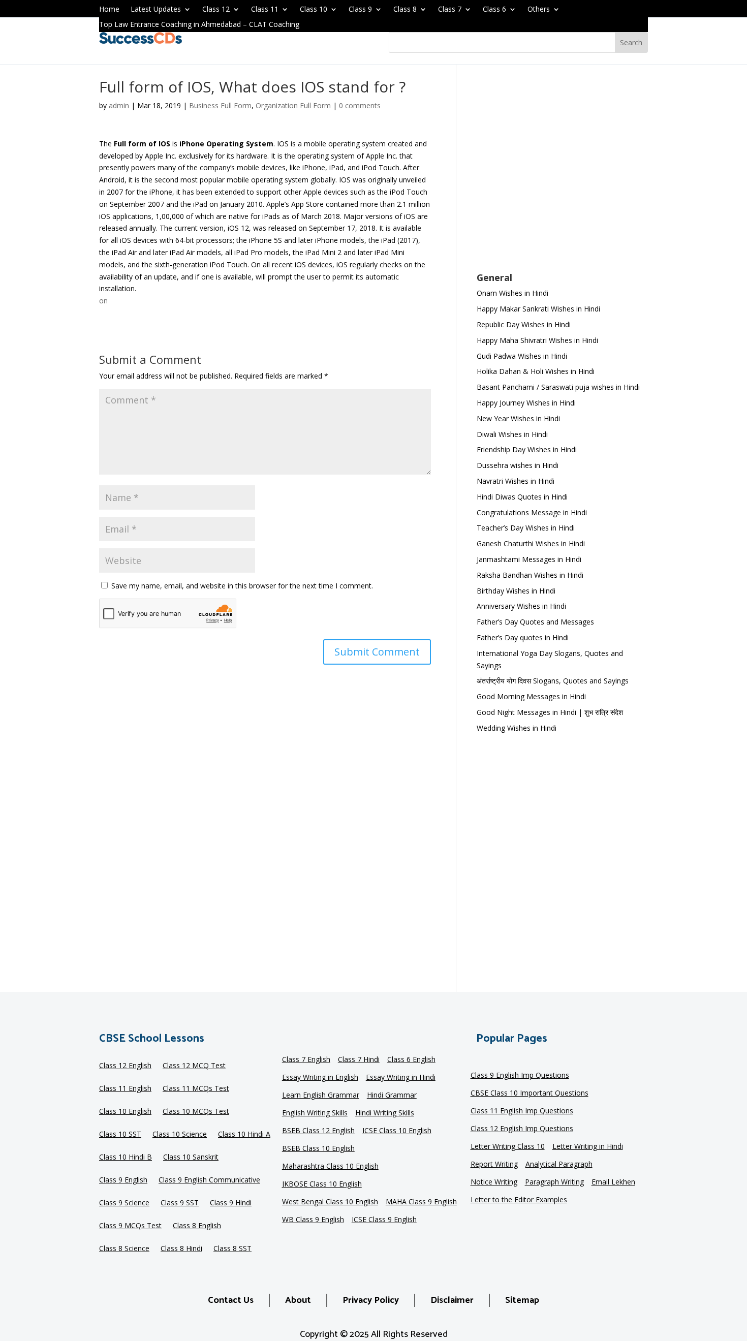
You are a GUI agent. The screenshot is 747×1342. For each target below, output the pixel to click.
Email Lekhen (613, 1182)
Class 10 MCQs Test (196, 1112)
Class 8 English (197, 1226)
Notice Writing (494, 1182)
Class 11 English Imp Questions (522, 1111)
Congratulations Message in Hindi (532, 512)
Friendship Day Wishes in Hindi (527, 449)
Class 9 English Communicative (209, 1180)
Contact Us (231, 1300)
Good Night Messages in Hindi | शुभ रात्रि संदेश (550, 712)
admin (119, 105)
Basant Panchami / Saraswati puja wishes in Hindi (558, 387)
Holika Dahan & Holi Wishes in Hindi (536, 371)
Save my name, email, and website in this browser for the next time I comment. (242, 585)
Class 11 (264, 10)
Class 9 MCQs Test (130, 1226)
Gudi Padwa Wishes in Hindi (522, 356)
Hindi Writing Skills (384, 1113)
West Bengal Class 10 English (330, 1202)
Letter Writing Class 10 (508, 1147)
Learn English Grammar (320, 1095)
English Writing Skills (315, 1113)
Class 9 (360, 10)
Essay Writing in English (320, 1078)
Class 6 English (411, 1060)
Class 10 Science (179, 1135)
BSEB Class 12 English (318, 1131)
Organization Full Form (293, 105)
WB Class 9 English (313, 1220)
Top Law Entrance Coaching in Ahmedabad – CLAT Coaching (199, 25)
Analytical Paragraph (559, 1165)
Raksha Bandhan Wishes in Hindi (530, 575)
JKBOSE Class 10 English (322, 1184)
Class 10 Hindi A (244, 1135)
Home (109, 10)
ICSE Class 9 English (384, 1220)
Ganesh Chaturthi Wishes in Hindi (531, 543)
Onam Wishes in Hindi (512, 293)
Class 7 (449, 10)
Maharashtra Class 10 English (330, 1167)
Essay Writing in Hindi (400, 1078)
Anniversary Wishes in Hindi (521, 606)
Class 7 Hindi (359, 1060)
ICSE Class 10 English (396, 1131)
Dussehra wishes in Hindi (517, 465)
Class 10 (313, 10)
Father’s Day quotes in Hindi (523, 637)
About (298, 1300)
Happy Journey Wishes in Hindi (526, 403)
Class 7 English (306, 1060)
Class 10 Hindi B (125, 1157)
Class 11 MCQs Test (196, 1089)
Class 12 (216, 10)
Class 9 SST (180, 1203)
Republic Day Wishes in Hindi (524, 324)
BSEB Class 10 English (318, 1149)
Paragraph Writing (554, 1182)
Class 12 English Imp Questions (522, 1129)
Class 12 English (125, 1066)
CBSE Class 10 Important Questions (529, 1093)
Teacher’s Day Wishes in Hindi (526, 528)
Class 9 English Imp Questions (520, 1076)
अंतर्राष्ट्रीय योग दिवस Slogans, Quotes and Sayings (553, 680)
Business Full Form (220, 105)
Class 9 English (123, 1180)
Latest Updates (156, 10)
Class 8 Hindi (181, 1249)
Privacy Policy (371, 1300)
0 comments (360, 105)
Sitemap (522, 1300)
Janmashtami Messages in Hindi (529, 559)
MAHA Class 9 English (421, 1202)
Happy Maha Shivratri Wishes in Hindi (537, 340)
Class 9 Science (124, 1203)
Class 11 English (125, 1089)
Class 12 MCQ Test (194, 1066)
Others (538, 10)
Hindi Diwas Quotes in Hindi (523, 497)
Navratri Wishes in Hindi (515, 481)
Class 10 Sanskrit (191, 1157)
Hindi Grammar (392, 1095)
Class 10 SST (120, 1135)
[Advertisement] (562, 175)
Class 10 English (125, 1112)
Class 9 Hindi (231, 1203)
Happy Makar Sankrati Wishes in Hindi (538, 309)
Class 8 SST (232, 1249)
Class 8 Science (124, 1249)
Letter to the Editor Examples (519, 1200)
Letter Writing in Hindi (587, 1147)
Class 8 (405, 10)
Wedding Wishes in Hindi (516, 728)
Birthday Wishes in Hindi (516, 591)
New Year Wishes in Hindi (518, 418)
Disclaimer (452, 1300)
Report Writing (494, 1165)
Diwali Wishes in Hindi (512, 434)
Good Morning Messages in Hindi (531, 696)
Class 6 (494, 10)
